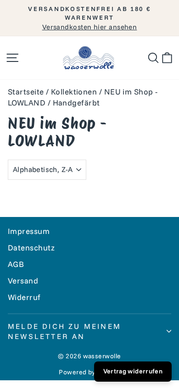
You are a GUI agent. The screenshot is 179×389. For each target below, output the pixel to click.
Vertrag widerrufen (132, 371)
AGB (16, 264)
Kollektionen (74, 91)
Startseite (26, 91)
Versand (23, 280)
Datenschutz (31, 247)
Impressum (29, 231)
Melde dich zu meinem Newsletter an (64, 331)
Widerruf (24, 297)
